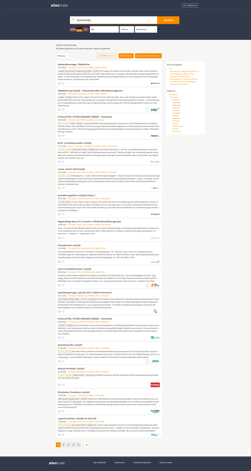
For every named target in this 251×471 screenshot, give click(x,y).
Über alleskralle (99, 462)
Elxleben (175, 116)
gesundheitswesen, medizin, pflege (181, 74)
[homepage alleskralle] (61, 4)
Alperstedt (176, 118)
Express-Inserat (166, 462)
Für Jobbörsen (190, 5)
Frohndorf (176, 121)
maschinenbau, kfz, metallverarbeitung (183, 79)
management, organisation (179, 76)
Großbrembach (177, 126)
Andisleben (176, 113)
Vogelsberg (176, 102)
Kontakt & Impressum (142, 462)
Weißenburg (176, 105)
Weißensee (176, 108)
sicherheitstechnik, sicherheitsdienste (182, 82)
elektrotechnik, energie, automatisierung (184, 71)
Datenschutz (120, 462)
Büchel (174, 123)
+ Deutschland (173, 94)
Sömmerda (176, 131)
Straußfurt (176, 110)
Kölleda (175, 129)
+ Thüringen (173, 97)
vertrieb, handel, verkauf (178, 84)
